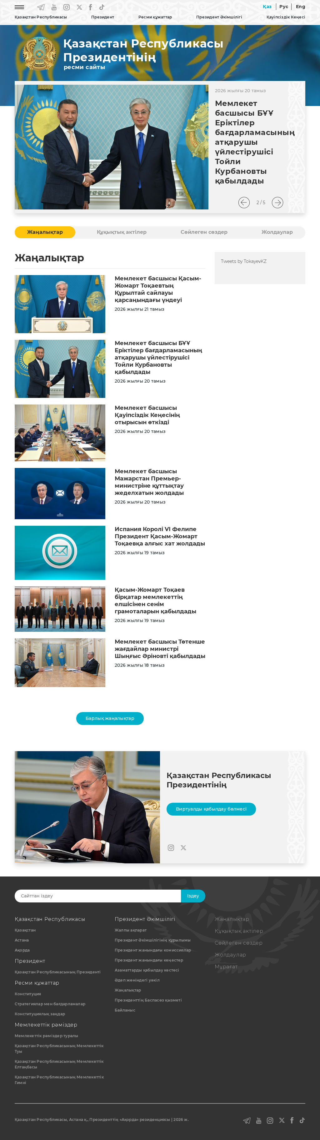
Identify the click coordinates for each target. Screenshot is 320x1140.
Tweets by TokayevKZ (244, 261)
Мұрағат (226, 967)
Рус (283, 6)
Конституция (28, 994)
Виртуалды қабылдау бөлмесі (211, 809)
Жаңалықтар (128, 990)
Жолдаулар (230, 955)
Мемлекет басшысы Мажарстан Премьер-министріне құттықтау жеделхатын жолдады (149, 482)
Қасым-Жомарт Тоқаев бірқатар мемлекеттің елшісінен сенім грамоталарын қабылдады (155, 600)
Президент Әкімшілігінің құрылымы (153, 940)
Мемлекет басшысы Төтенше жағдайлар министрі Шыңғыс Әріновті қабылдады (160, 649)
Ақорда (22, 950)
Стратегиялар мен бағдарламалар (50, 1004)
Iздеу (193, 896)
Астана (22, 940)
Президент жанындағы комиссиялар (153, 950)
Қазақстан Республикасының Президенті (58, 972)
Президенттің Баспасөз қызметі (148, 1000)
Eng (300, 6)
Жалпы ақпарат (131, 930)
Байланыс (125, 1010)
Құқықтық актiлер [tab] (122, 232)
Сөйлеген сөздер (239, 943)
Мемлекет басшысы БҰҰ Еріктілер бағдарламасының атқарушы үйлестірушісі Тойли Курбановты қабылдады (255, 142)
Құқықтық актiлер (239, 931)
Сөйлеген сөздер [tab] (204, 232)
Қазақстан (25, 930)
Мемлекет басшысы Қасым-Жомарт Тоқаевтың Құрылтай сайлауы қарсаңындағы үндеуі (158, 289)
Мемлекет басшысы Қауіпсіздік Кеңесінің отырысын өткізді (147, 415)
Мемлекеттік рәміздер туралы (46, 1035)
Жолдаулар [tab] (277, 232)
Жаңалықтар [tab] (45, 232)
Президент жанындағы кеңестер (149, 960)
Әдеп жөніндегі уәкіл (137, 980)
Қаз (267, 6)
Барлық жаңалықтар (110, 718)
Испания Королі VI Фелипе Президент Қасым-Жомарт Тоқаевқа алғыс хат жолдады (160, 536)
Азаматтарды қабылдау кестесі (147, 970)
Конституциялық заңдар (40, 1014)
